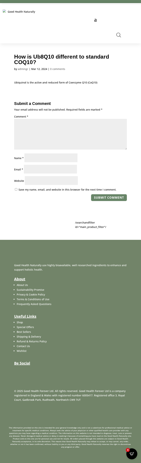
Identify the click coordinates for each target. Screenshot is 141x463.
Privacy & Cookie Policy (31, 294)
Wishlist (21, 351)
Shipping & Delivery (29, 336)
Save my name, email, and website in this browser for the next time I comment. (67, 189)
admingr (23, 69)
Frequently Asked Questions (34, 304)
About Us (22, 285)
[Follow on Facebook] (16, 370)
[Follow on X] (25, 370)
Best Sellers (24, 332)
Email (18, 169)
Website (19, 181)
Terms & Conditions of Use (33, 299)
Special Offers (25, 327)
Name (19, 158)
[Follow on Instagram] (34, 370)
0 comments (57, 69)
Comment (21, 116)
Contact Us (23, 346)
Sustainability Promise (30, 289)
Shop (20, 322)
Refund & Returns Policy (32, 341)
